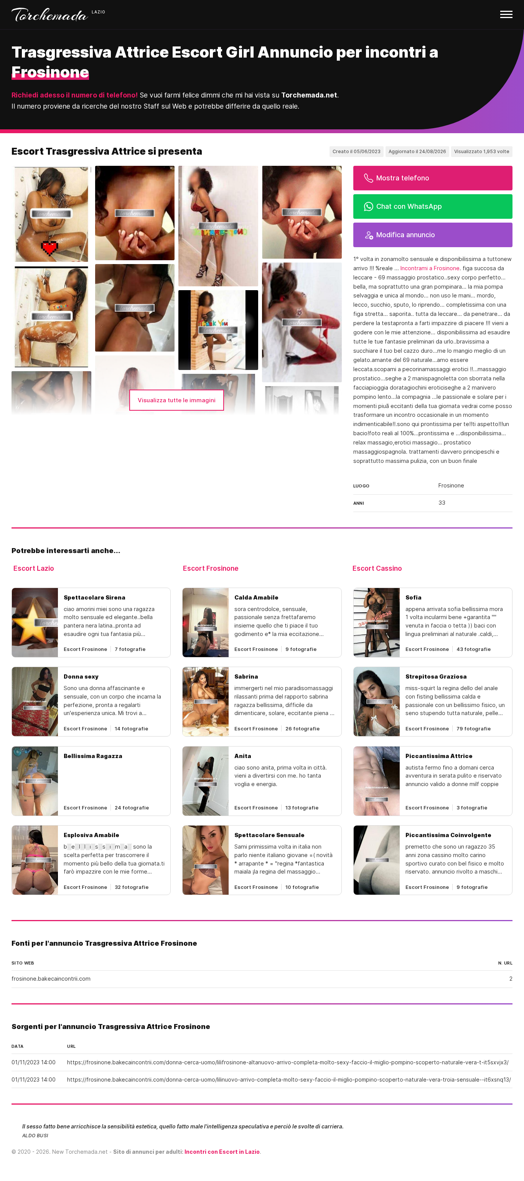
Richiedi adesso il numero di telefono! (75, 95)
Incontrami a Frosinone (430, 268)
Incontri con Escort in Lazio (222, 1151)
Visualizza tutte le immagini (177, 400)
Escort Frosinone (211, 568)
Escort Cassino (377, 568)
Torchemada (50, 14)
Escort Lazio (33, 568)
